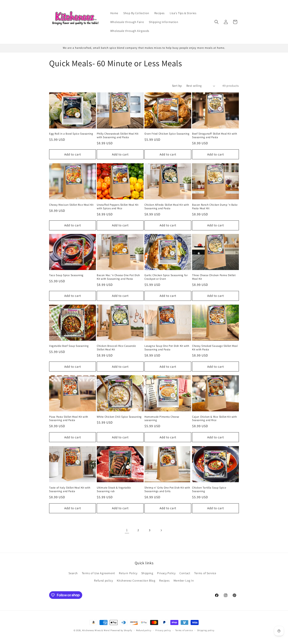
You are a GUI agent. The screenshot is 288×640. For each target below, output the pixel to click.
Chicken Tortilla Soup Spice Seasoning (209, 489)
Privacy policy (163, 630)
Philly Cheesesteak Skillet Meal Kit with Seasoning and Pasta (118, 135)
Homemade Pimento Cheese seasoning (161, 418)
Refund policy (103, 580)
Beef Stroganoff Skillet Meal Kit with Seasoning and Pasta (214, 135)
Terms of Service (205, 573)
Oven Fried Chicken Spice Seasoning (166, 134)
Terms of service (184, 630)
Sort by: (177, 86)
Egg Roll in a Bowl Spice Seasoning (71, 134)
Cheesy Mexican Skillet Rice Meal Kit (71, 204)
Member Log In (184, 580)
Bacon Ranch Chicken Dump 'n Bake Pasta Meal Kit (214, 206)
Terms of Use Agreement (98, 573)
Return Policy (128, 573)
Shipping (147, 573)
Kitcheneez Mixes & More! (96, 630)
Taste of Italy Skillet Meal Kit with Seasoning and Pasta (69, 489)
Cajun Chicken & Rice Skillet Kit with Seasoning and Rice (214, 418)
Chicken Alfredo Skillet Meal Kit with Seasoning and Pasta (166, 206)
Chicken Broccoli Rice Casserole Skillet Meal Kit (116, 347)
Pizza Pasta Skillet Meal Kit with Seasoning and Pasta (68, 418)
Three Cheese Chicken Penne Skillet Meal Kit (214, 277)
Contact (184, 573)
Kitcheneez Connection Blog (136, 580)
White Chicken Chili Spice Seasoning (119, 417)
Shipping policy (206, 630)
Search (73, 573)
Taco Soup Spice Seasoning (66, 275)
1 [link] (127, 530)
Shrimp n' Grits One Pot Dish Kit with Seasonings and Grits (167, 489)
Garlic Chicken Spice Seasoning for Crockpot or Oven (166, 277)
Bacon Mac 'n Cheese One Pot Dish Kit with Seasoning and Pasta (118, 277)
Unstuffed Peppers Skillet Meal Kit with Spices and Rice (117, 206)
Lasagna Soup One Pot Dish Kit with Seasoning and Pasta (166, 347)
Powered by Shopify (121, 630)
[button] (216, 22)
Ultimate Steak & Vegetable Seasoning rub (114, 489)
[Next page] (161, 530)
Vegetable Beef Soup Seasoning (69, 346)
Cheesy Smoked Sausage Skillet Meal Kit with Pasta (215, 347)
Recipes (164, 580)
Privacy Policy (166, 573)
